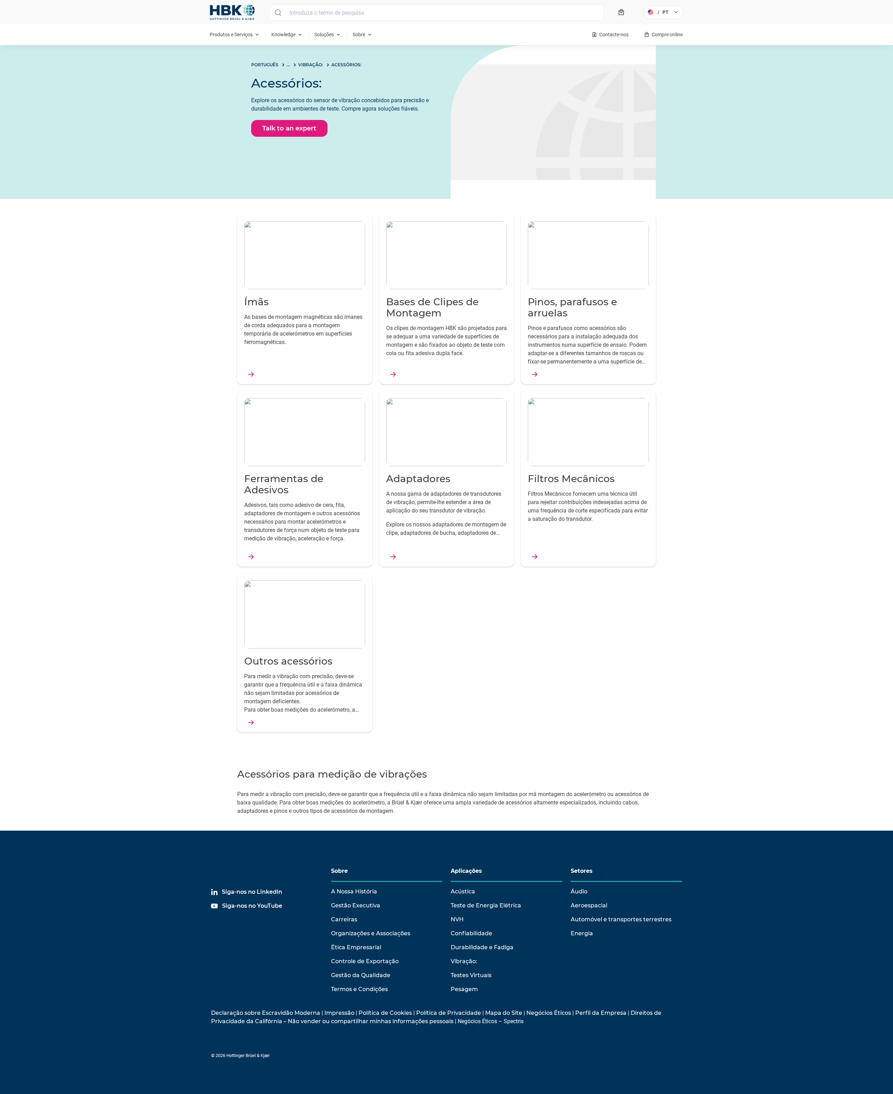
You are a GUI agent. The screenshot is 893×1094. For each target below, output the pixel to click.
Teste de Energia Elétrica (486, 905)
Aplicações (466, 871)
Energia (582, 933)
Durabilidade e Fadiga (482, 947)
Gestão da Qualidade (360, 975)
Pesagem (464, 989)
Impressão (339, 1013)
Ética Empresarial (356, 947)
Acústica (463, 891)
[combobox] (436, 13)
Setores (582, 871)
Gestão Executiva (355, 905)
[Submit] (278, 12)
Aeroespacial (589, 905)
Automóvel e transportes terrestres (621, 919)
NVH (457, 919)
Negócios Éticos (548, 1013)
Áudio (579, 891)
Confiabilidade (471, 933)
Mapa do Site (503, 1013)
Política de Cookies (385, 1013)
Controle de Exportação (365, 961)
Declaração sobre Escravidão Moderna (265, 1013)
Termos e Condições (359, 989)
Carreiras (344, 919)
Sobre (339, 871)
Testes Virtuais (471, 975)
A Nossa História (354, 891)
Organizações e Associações (370, 933)
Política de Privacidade (448, 1013)
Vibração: (464, 961)
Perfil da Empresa (600, 1013)
